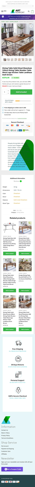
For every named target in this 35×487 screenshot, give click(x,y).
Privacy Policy (5, 435)
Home (3, 21)
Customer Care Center (22, 118)
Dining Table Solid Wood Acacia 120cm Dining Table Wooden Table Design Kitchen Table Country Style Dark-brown (25, 242)
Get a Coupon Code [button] (14, 469)
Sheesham (17, 193)
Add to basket (21, 92)
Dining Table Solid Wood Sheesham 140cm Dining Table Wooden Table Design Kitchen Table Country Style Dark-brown (9, 279)
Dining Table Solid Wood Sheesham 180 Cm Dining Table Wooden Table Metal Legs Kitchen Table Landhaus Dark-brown (25, 318)
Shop (7, 21)
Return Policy (5, 433)
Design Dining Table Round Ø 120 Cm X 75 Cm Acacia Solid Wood (25, 277)
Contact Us (4, 430)
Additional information (17, 178)
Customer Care (5, 451)
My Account (5, 446)
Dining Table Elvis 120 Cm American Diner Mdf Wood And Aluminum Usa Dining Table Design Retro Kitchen (9, 242)
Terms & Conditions (7, 438)
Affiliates (4, 454)
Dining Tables (14, 21)
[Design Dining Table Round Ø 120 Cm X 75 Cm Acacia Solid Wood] (25, 264)
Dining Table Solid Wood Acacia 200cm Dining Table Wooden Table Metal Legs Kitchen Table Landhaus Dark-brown (9, 318)
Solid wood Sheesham (20, 200)
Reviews (17, 181)
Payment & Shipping (7, 449)
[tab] (17, 178)
